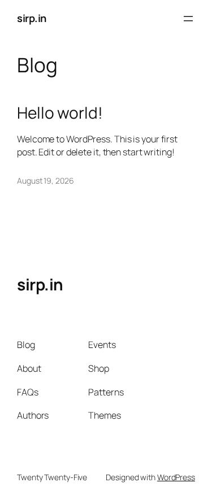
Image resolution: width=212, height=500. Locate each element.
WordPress (176, 477)
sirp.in (31, 18)
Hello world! (60, 113)
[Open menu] (188, 18)
